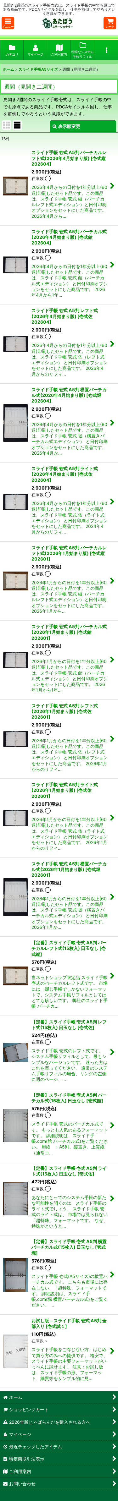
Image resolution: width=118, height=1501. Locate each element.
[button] (8, 23)
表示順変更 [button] (69, 126)
